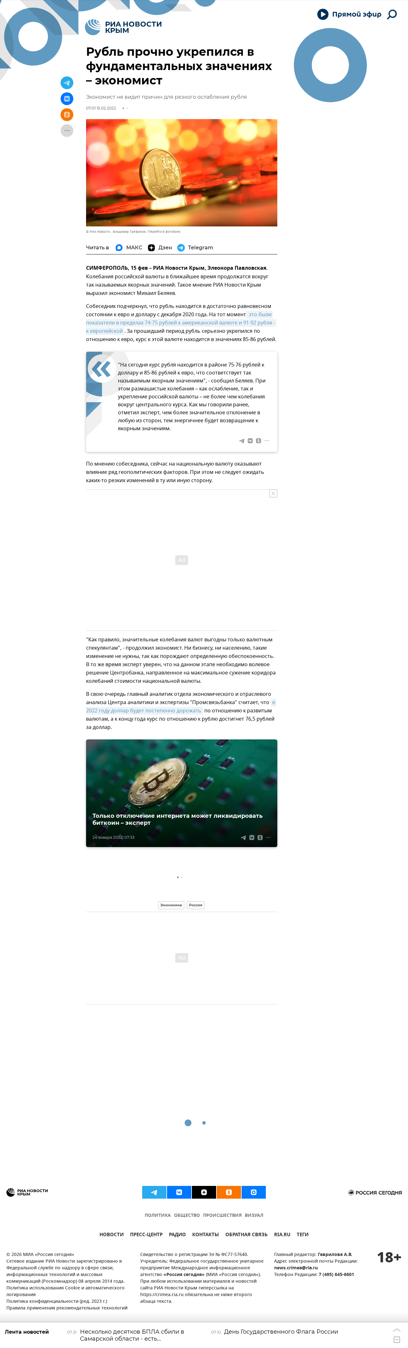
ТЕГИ (303, 1235)
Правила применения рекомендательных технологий (66, 1308)
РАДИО (177, 1235)
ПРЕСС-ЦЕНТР (146, 1235)
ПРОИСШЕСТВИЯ (222, 1215)
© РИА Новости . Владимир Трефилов (115, 231)
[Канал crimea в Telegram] (154, 1192)
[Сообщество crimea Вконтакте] (179, 1192)
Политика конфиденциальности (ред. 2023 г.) (56, 1301)
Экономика (171, 905)
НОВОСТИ (111, 1235)
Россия (195, 905)
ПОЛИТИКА (158, 1215)
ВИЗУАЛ (254, 1215)
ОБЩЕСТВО (187, 1215)
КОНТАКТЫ (205, 1235)
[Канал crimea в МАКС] (254, 1192)
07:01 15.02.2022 (101, 108)
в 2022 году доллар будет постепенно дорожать (181, 707)
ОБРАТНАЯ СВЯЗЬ (246, 1235)
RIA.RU (282, 1235)
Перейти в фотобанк (164, 231)
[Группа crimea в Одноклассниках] (229, 1192)
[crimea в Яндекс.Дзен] (204, 1192)
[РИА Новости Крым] (123, 27)
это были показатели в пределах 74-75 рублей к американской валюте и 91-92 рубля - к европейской (181, 323)
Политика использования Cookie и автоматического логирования (65, 1292)
